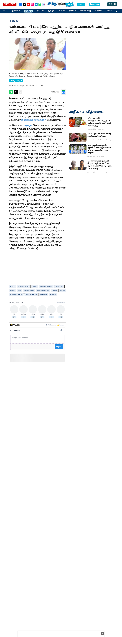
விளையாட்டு (85, 11)
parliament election (29, 291)
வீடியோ (110, 11)
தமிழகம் (40, 11)
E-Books (81, 4)
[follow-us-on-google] (63, 92)
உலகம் (62, 11)
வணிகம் (99, 11)
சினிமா (72, 11)
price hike (62, 291)
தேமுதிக (12, 287)
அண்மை (16, 11)
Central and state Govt (31, 295)
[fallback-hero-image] (77, 122)
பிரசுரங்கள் (94, 4)
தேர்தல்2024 (53, 295)
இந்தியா (51, 11)
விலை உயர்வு (59, 287)
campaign (54, 291)
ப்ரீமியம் (28, 11)
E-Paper (69, 4)
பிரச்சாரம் (12, 291)
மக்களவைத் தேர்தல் (23, 287)
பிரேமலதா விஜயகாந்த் (34, 120)
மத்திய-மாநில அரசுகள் (16, 295)
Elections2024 (43, 295)
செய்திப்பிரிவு (16, 80)
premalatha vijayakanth (43, 291)
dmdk (19, 291)
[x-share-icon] (16, 93)
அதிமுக (28, 125)
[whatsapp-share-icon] (11, 93)
